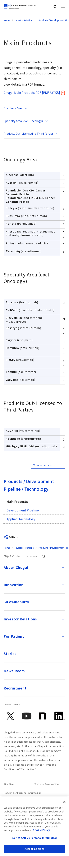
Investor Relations (24, 20)
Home (7, 20)
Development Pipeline (23, 510)
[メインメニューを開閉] (63, 6)
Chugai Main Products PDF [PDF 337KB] (32, 92)
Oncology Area (13, 108)
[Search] (55, 6)
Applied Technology (21, 519)
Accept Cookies (35, 849)
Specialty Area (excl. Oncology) (23, 121)
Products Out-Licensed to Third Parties (28, 133)
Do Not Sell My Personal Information (35, 838)
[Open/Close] (63, 567)
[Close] (64, 802)
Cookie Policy (41, 830)
